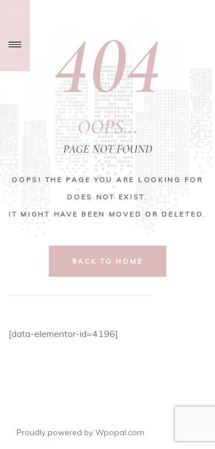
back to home (107, 261)
